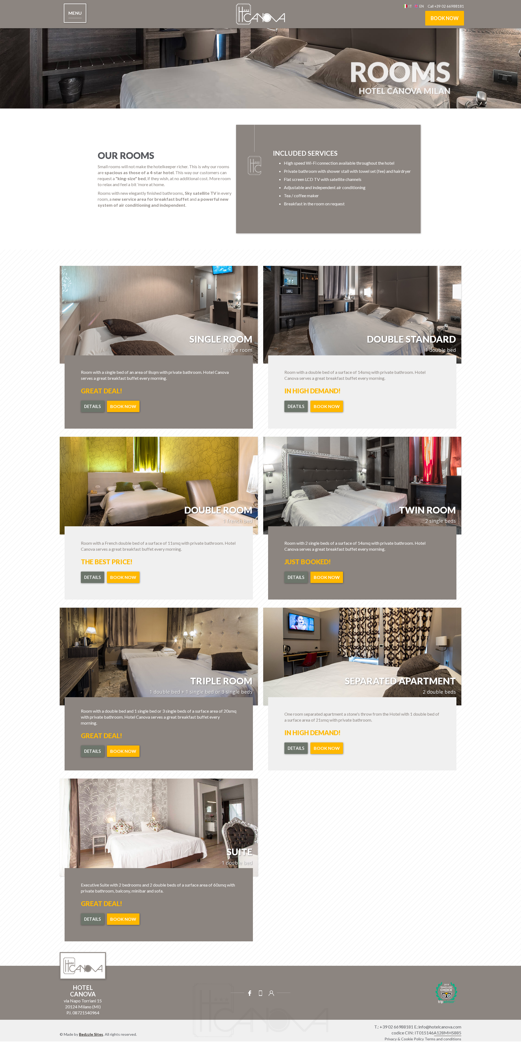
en (421, 6)
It (410, 6)
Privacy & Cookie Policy (404, 1039)
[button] (75, 13)
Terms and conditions (443, 1039)
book (502, 545)
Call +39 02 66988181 (446, 6)
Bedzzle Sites (91, 1034)
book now (445, 18)
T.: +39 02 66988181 (393, 1026)
